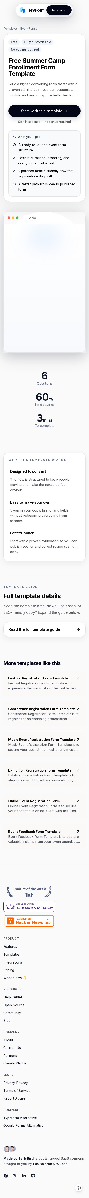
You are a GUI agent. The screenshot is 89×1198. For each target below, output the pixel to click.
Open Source (13, 1005)
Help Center (12, 997)
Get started (59, 10)
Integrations (12, 962)
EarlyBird (26, 1158)
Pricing (8, 970)
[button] (78, 1187)
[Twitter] (14, 1175)
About (8, 1040)
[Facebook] (5, 1175)
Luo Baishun (42, 1164)
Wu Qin (61, 1164)
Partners (10, 1055)
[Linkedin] (24, 1175)
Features (10, 946)
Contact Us (12, 1048)
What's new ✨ (15, 978)
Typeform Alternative (20, 1118)
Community (12, 1013)
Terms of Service (16, 1091)
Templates (10, 28)
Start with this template (42, 111)
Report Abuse (14, 1098)
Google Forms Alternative (23, 1125)
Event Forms (28, 28)
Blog (6, 1020)
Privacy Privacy (15, 1083)
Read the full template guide (34, 629)
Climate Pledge (14, 1063)
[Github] (33, 1175)
